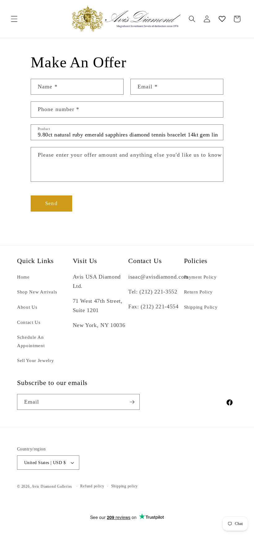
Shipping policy (124, 486)
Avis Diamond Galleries (52, 486)
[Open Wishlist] (221, 18)
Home (23, 277)
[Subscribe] (132, 402)
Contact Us (29, 322)
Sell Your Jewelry (35, 360)
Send (51, 203)
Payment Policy (200, 277)
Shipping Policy (201, 307)
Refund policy (92, 486)
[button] (14, 18)
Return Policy (198, 291)
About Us (27, 307)
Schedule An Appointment (31, 341)
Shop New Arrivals (37, 291)
